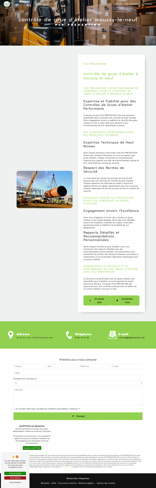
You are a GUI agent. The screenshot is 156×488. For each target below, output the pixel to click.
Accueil (118, 4)
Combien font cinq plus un (24, 379)
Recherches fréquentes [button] (78, 478)
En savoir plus (99, 300)
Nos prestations (133, 4)
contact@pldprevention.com (131, 337)
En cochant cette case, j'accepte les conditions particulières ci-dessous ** (48, 409)
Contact (148, 4)
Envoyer (80, 416)
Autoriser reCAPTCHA (32, 448)
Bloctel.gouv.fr (66, 467)
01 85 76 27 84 (82, 337)
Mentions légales (86, 483)
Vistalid (46, 483)
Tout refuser (15, 478)
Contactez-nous (127, 300)
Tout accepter (15, 473)
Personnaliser (15, 482)
